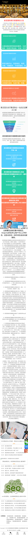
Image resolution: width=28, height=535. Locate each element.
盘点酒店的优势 (8, 445)
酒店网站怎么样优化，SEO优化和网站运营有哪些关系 (16, 505)
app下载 (10, 534)
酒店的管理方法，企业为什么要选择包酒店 (14, 466)
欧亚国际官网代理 (17, 521)
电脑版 (17, 534)
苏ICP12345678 (12, 530)
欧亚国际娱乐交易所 (10, 415)
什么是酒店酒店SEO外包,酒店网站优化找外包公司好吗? (16, 501)
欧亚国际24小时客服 (18, 277)
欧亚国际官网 (10, 516)
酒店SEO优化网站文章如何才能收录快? (14, 455)
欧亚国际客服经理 (21, 517)
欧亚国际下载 (13, 517)
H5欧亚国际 (8, 271)
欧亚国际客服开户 (19, 519)
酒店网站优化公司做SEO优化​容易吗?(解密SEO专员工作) (16, 510)
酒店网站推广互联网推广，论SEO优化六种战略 (15, 475)
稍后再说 (14, 226)
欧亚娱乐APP (21, 402)
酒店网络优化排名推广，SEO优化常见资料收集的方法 (16, 452)
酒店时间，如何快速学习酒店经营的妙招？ (14, 473)
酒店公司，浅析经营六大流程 (11, 470)
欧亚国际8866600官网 (20, 364)
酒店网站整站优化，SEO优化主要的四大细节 (15, 503)
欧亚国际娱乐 (21, 271)
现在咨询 (20, 226)
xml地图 (18, 530)
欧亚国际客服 (18, 516)
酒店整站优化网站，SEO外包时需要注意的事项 (15, 507)
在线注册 (3, 534)
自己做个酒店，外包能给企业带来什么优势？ (15, 468)
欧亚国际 (4, 273)
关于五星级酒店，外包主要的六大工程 (13, 448)
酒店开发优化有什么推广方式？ (12, 450)
